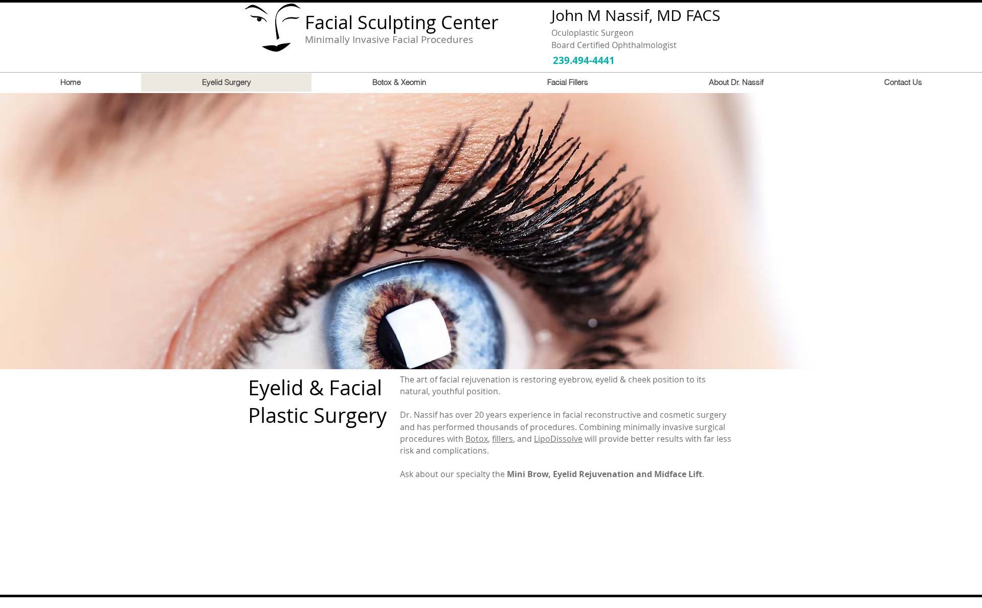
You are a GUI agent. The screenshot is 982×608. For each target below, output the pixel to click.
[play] (960, 360)
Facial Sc (340, 22)
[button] (491, 231)
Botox (476, 438)
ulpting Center (437, 22)
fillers (502, 438)
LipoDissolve (558, 438)
